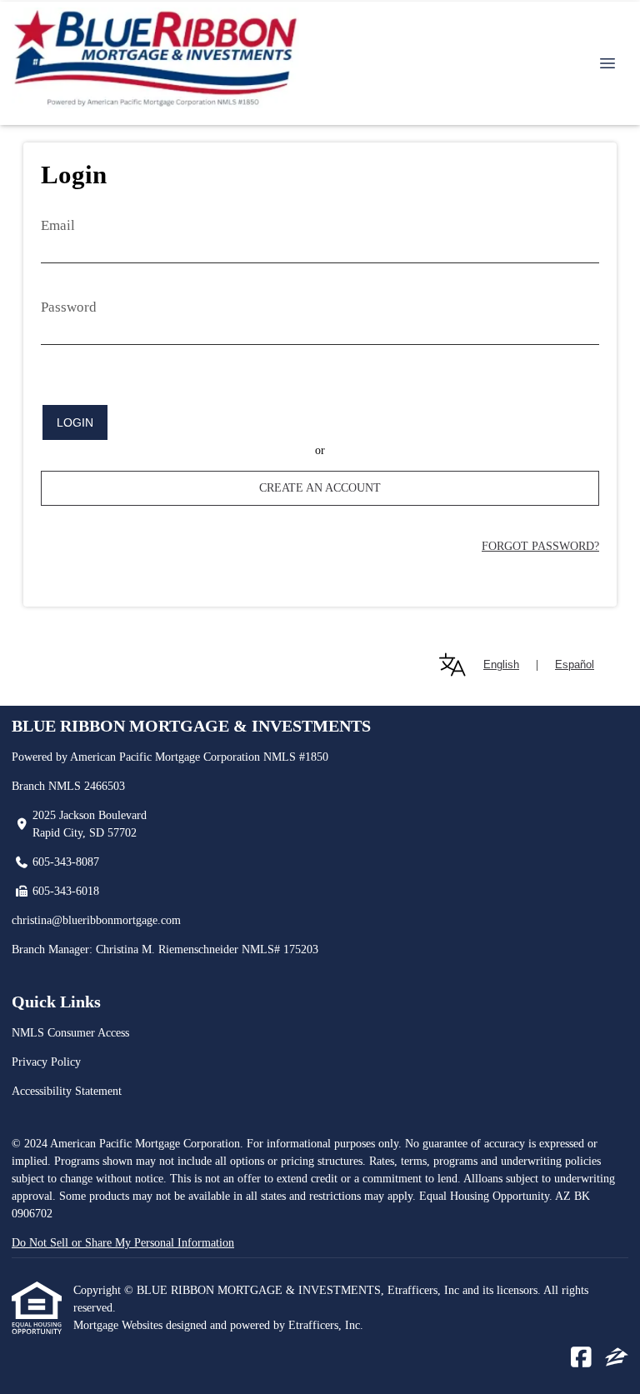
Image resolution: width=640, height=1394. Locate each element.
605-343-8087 (65, 862)
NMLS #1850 (295, 757)
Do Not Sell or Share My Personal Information (123, 1243)
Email (58, 225)
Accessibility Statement (67, 1091)
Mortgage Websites (119, 1325)
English (501, 664)
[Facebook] (581, 1358)
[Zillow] (616, 1358)
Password (69, 307)
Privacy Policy (46, 1062)
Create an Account (320, 488)
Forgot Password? (540, 546)
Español (574, 664)
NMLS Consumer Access (70, 1033)
